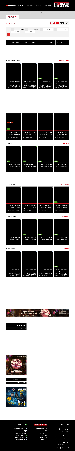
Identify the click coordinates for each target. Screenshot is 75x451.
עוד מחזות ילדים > (11, 184)
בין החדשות (53, 13)
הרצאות (42, 42)
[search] (8, 34)
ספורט (60, 13)
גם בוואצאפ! (20, 424)
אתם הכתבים (20, 435)
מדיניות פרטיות (19, 428)
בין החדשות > (19, 379)
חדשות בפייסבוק (19, 437)
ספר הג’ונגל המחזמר (61, 205)
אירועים (21, 13)
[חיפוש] (7, 5)
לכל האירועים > (10, 23)
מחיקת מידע (20, 433)
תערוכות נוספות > (10, 143)
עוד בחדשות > (19, 325)
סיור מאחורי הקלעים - (61, 269)
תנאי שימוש (20, 431)
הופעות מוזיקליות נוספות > (13, 60)
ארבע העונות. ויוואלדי (30, 81)
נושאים (42, 437)
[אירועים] (59, 23)
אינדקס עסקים (48, 5)
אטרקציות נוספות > (11, 216)
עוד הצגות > (9, 111)
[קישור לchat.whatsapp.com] (37, 313)
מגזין (42, 435)
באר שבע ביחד (19, 439)
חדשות (67, 13)
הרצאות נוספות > (10, 248)
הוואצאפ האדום (30, 5)
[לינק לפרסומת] (16, 333)
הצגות (50, 42)
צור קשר (41, 433)
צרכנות (35, 13)
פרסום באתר (39, 5)
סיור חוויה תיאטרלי (15, 237)
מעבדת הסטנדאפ (62, 132)
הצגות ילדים (24, 42)
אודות (42, 431)
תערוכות (33, 42)
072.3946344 (60, 444)
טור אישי (28, 13)
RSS (42, 439)
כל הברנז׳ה (43, 13)
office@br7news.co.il (63, 448)
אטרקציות (59, 42)
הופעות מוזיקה (15, 42)
